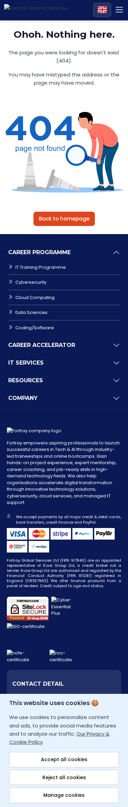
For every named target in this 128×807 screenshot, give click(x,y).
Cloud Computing (35, 297)
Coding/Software (34, 327)
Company (23, 398)
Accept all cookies (64, 759)
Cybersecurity (30, 282)
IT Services (26, 362)
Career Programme (39, 252)
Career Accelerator (41, 345)
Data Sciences (31, 312)
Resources (25, 380)
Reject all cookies (64, 777)
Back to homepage (64, 218)
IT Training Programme (40, 267)
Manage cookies (64, 795)
